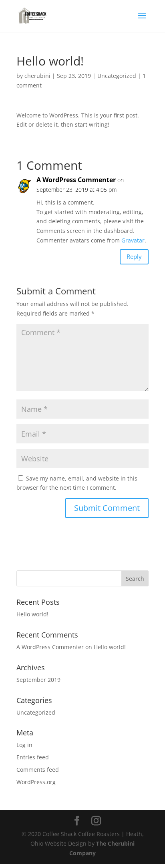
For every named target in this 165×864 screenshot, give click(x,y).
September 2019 (38, 679)
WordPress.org (36, 782)
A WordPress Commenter (76, 179)
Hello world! (32, 614)
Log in (24, 745)
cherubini (37, 75)
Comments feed (37, 769)
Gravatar (133, 240)
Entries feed (32, 757)
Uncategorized (116, 75)
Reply (134, 256)
